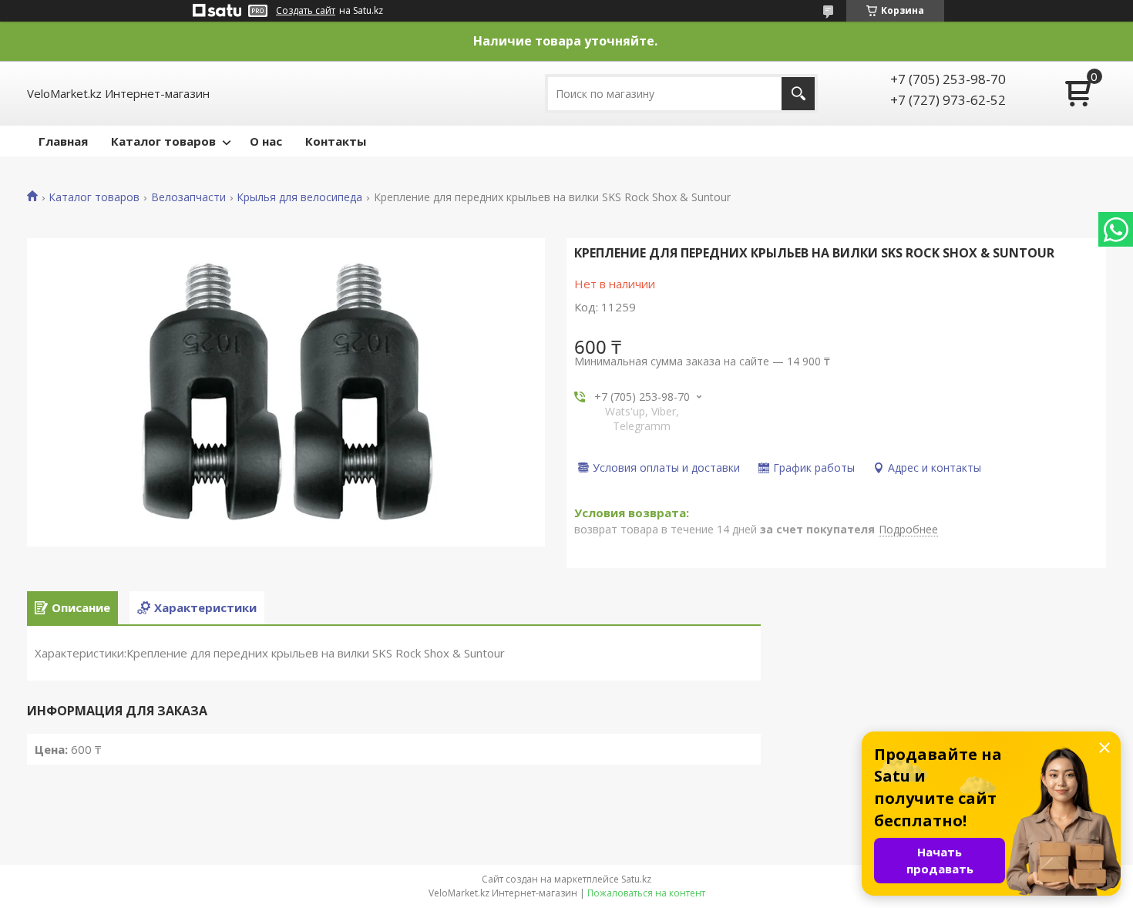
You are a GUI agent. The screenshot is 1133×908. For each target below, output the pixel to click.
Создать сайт (305, 10)
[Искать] (798, 93)
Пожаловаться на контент (646, 893)
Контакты (335, 141)
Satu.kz (636, 879)
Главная (63, 141)
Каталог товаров (163, 141)
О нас (266, 141)
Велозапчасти (188, 197)
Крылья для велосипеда (299, 197)
